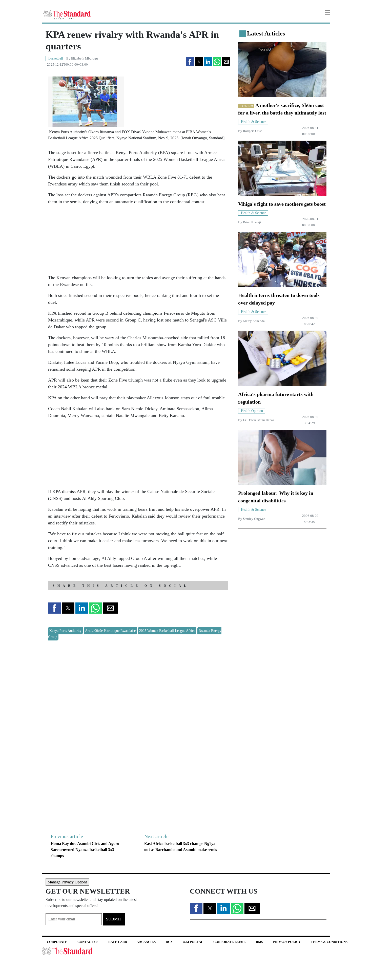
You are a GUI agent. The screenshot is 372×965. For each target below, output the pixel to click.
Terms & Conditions (329, 942)
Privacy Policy (287, 942)
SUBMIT (113, 919)
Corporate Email (229, 942)
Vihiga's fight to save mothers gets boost (282, 204)
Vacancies (146, 942)
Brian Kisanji (252, 222)
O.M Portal (193, 942)
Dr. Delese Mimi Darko (258, 420)
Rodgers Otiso (252, 131)
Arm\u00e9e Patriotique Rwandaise (110, 631)
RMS (259, 942)
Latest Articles (266, 33)
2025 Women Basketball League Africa (167, 631)
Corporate (57, 942)
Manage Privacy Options (67, 882)
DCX (169, 942)
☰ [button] (327, 13)
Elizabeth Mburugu (84, 58)
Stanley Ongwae (254, 519)
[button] (190, 61)
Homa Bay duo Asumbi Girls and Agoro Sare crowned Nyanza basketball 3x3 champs (85, 849)
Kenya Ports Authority (65, 631)
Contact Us (87, 942)
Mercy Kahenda (254, 321)
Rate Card (117, 942)
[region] (86, 241)
